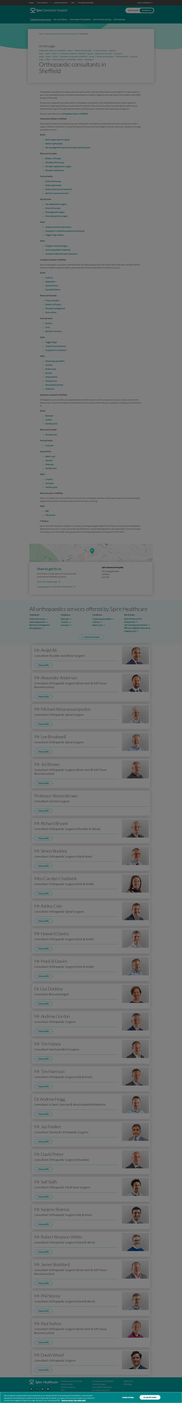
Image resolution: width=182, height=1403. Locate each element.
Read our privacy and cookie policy (74, 1400)
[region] (91, 1397)
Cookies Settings (128, 1397)
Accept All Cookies (149, 1397)
